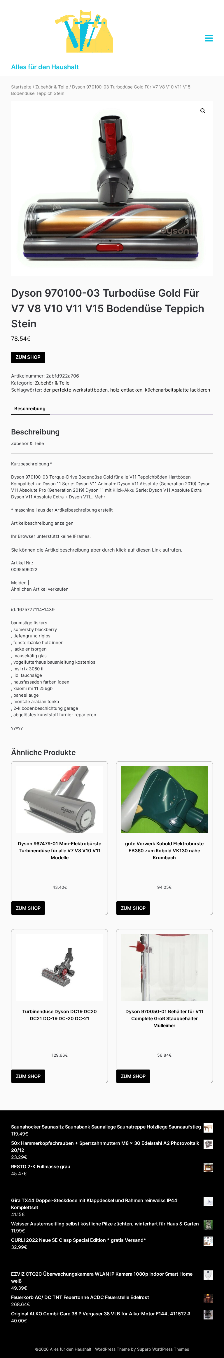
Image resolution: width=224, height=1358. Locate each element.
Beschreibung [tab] (30, 408)
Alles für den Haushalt (45, 67)
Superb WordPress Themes (163, 1349)
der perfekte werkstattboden (75, 390)
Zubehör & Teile (51, 87)
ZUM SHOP (28, 357)
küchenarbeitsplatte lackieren (177, 390)
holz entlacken (126, 390)
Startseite (21, 87)
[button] (203, 111)
